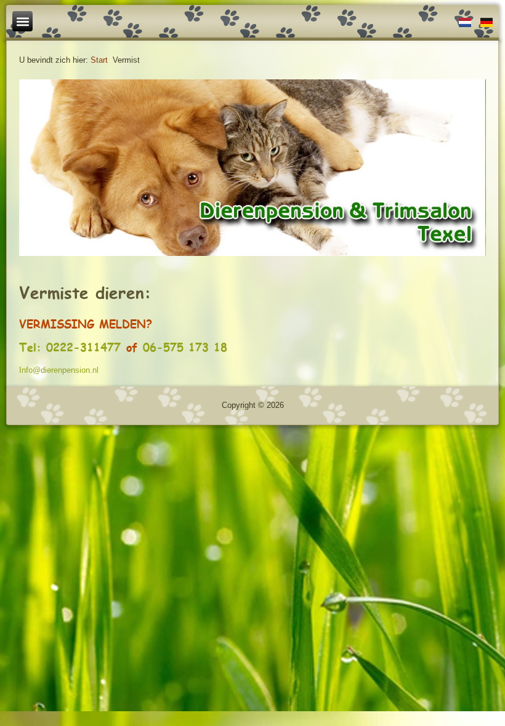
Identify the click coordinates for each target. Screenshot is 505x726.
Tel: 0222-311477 (70, 347)
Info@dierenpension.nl (59, 370)
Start (99, 60)
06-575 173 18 (185, 347)
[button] (22, 21)
